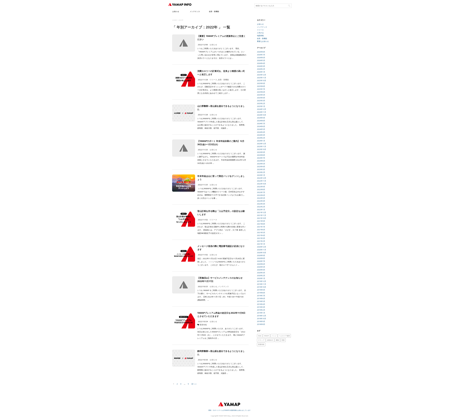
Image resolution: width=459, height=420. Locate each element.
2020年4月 (261, 270)
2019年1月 (261, 313)
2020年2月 (261, 275)
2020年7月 (261, 261)
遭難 (277, 340)
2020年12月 (261, 247)
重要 (283, 340)
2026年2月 (261, 69)
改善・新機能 (214, 11)
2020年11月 (261, 250)
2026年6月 (261, 57)
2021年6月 (261, 229)
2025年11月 (261, 77)
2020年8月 (261, 258)
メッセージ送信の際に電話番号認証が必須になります (221, 248)
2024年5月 (261, 129)
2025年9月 (261, 83)
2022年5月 (261, 198)
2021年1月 (261, 244)
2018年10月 (261, 318)
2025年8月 (261, 86)
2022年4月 (261, 201)
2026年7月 (261, 55)
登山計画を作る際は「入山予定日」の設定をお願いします (221, 213)
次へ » (193, 383)
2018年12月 (261, 315)
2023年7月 (261, 158)
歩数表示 (270, 340)
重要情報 (203, 324)
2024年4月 (261, 132)
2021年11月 (261, 215)
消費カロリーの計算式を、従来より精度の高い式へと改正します (221, 73)
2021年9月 (261, 221)
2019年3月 (261, 307)
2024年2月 (261, 138)
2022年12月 (261, 178)
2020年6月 (261, 264)
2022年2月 (261, 207)
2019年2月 (261, 310)
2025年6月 (261, 92)
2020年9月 (261, 255)
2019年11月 (261, 284)
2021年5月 (261, 232)
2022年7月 (261, 192)
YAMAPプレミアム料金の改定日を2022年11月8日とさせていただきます (221, 314)
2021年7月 (261, 227)
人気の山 (260, 33)
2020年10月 (261, 252)
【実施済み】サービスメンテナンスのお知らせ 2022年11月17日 (220, 279)
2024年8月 (261, 120)
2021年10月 (261, 218)
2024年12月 (261, 109)
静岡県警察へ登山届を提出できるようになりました (221, 353)
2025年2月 (261, 103)
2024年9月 (261, 118)
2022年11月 (261, 181)
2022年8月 (261, 189)
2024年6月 (261, 126)
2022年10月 (261, 184)
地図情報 (260, 35)
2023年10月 (261, 149)
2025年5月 (261, 95)
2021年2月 (261, 241)
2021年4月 (261, 235)
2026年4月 (261, 63)
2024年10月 (261, 115)
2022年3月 (261, 204)
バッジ (274, 336)
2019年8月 (261, 293)
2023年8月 (261, 155)
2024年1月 (261, 141)
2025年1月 (261, 106)
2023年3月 (261, 169)
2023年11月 (261, 146)
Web (259, 336)
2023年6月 (261, 161)
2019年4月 (261, 304)
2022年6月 (261, 195)
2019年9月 (261, 290)
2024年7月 (261, 123)
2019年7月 (261, 295)
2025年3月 (261, 100)
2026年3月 (261, 66)
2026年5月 (261, 60)
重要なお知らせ (263, 41)
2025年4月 (261, 98)
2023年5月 (261, 164)
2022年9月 (261, 186)
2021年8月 (261, 224)
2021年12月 (261, 212)
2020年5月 (261, 267)
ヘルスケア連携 (284, 336)
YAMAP (266, 336)
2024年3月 (261, 135)
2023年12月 (261, 143)
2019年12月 (261, 281)
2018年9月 (261, 321)
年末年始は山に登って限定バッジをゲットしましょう (221, 178)
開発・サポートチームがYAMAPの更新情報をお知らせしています (229, 410)
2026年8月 (261, 52)
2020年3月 (261, 272)
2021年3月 (261, 238)
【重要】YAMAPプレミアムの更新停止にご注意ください (221, 38)
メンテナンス (195, 11)
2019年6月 (261, 298)
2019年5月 (261, 301)
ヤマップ (261, 340)
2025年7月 (261, 89)
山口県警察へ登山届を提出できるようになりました (221, 108)
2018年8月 (261, 324)
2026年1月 (261, 72)
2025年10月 (261, 80)
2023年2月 (261, 172)
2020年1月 (261, 278)
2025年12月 (261, 75)
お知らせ (175, 11)
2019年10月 (261, 287)
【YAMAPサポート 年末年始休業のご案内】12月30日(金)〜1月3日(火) (220, 143)
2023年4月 (261, 166)
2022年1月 (261, 209)
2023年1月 (261, 175)
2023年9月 (261, 152)
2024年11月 (261, 112)
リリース (213, 79)
